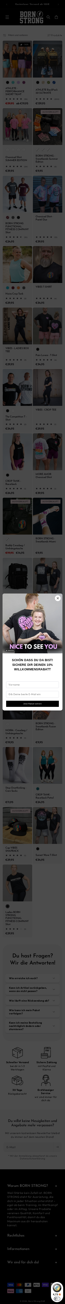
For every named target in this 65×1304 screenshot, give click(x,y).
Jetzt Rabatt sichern (32, 704)
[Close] (58, 598)
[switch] (57, 1299)
